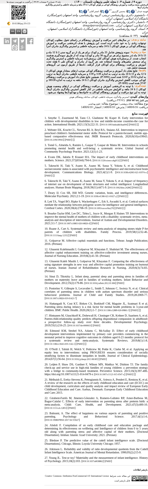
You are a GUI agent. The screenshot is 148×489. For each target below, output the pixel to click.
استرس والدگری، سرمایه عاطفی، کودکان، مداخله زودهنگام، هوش (99, 97)
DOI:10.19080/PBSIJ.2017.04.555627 (62, 420)
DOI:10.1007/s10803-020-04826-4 (74, 223)
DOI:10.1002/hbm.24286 (119, 187)
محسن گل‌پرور (118, 11)
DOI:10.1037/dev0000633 (79, 325)
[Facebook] (30, 41)
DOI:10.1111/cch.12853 (55, 408)
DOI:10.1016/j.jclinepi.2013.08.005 (82, 359)
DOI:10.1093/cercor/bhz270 (102, 208)
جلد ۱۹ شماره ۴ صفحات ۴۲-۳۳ (47, 2)
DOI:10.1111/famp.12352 (56, 235)
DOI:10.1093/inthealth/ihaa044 (114, 124)
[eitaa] (15, 47)
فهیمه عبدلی (142, 11)
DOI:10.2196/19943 (54, 140)
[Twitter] (22, 41)
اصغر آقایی (94, 11)
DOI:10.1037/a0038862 (92, 461)
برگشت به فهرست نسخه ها (19, 2)
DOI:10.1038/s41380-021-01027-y (101, 196)
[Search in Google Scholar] (133, 12)
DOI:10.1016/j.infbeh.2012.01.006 (100, 283)
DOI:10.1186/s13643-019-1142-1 (60, 344)
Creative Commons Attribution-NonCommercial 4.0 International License (77, 476)
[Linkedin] (7, 41)
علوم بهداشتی (94, 104)
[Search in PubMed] (128, 12)
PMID (132, 124)
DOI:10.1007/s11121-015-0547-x (109, 374)
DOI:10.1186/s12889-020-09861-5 (114, 310)
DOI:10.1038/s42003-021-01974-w (131, 172)
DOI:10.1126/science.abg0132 (106, 160)
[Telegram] (15, 41)
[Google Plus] (22, 47)
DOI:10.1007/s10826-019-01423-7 (60, 298)
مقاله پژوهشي (126, 104)
